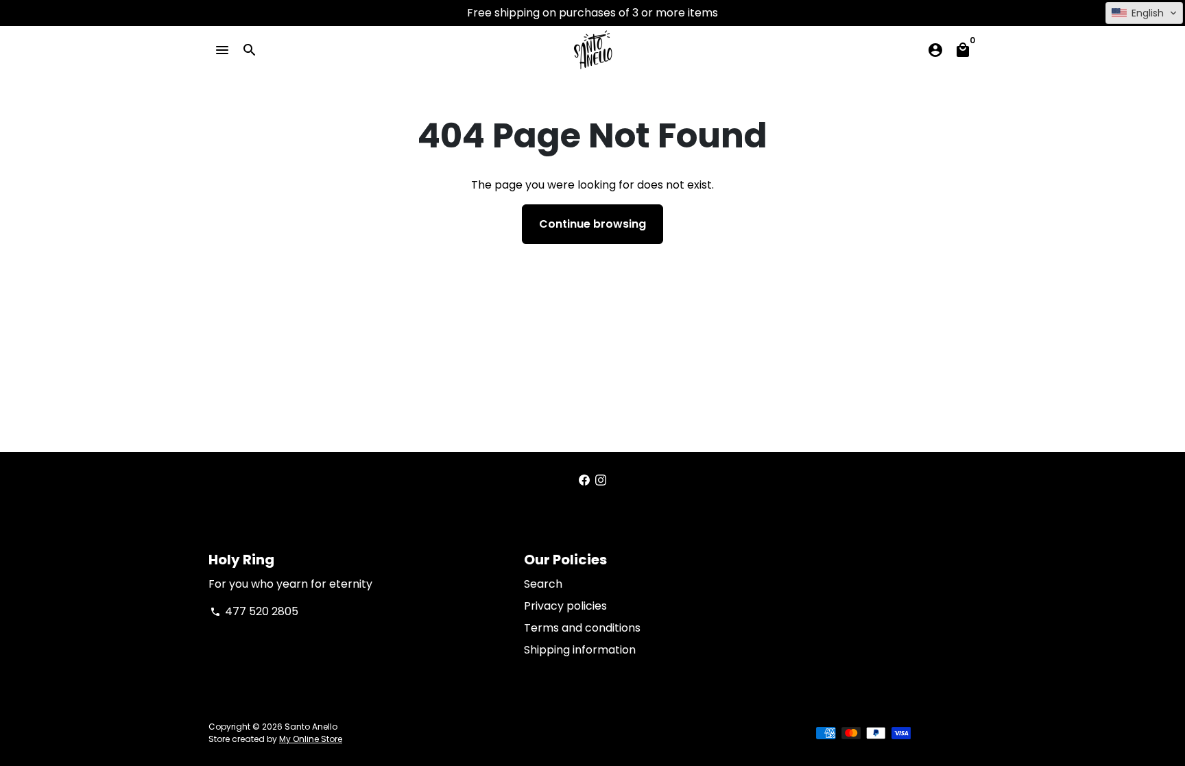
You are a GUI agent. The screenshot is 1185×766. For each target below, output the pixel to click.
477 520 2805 (254, 611)
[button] (1144, 13)
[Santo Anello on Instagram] (600, 480)
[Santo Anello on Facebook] (584, 480)
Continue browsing (592, 224)
